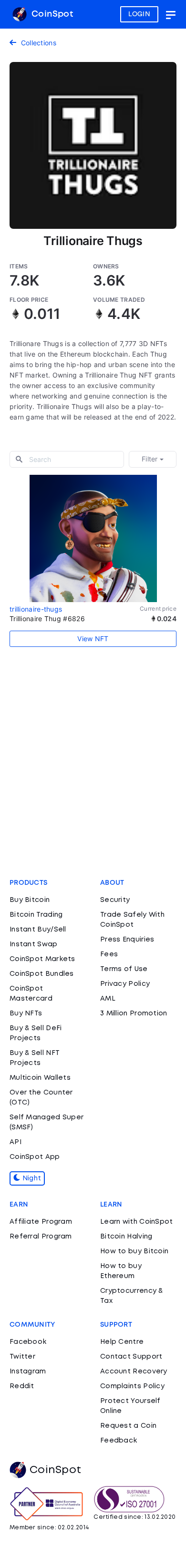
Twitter (22, 1357)
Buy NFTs (26, 1013)
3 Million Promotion (133, 1013)
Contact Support (131, 1357)
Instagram (28, 1371)
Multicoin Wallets (40, 1078)
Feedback (118, 1440)
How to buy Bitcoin (134, 1251)
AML (107, 999)
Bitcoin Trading (36, 915)
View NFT (92, 639)
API (15, 1142)
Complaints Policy (132, 1386)
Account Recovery (133, 1371)
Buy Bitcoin (30, 900)
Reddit (22, 1386)
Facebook (28, 1342)
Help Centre (122, 1342)
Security (115, 900)
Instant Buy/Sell (38, 929)
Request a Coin (128, 1426)
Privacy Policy (125, 984)
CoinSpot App (35, 1157)
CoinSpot (51, 14)
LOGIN (139, 14)
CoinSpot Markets (42, 959)
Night (30, 1178)
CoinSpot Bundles (42, 974)
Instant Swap (34, 944)
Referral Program (41, 1236)
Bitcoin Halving (126, 1236)
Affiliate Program (41, 1222)
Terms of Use (124, 969)
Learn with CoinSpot (136, 1222)
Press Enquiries (127, 939)
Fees (109, 954)
